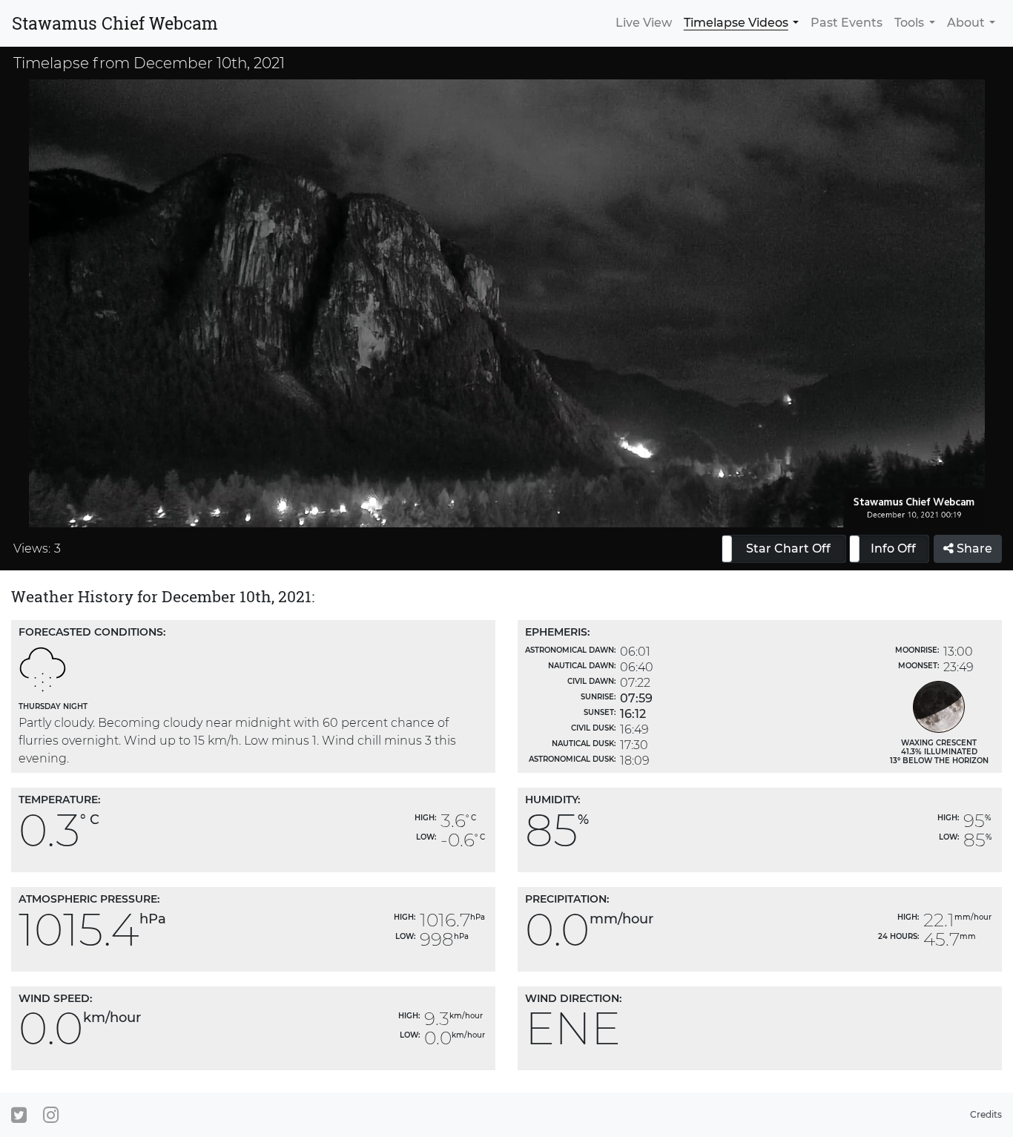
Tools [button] (909, 23)
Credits (986, 1114)
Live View (644, 23)
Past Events (846, 23)
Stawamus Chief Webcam (115, 23)
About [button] (966, 23)
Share (973, 548)
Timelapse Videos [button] (736, 23)
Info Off (893, 548)
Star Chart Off (788, 548)
